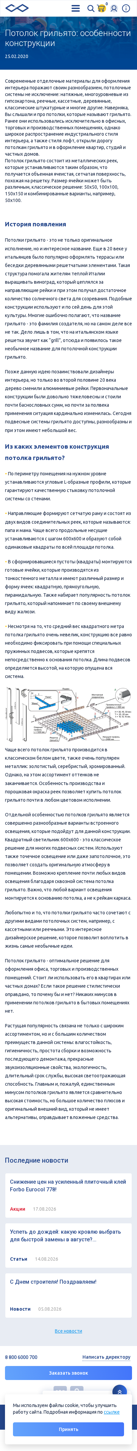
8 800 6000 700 (21, 1357)
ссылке (112, 1412)
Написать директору (106, 1357)
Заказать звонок (68, 1373)
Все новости (68, 1331)
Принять (68, 1429)
